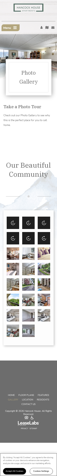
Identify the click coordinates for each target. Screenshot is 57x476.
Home (11, 395)
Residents (43, 399)
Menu (7, 28)
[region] (28, 464)
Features (43, 395)
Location (27, 399)
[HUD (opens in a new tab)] (26, 418)
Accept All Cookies (14, 471)
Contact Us (28, 404)
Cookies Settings (41, 471)
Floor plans (26, 395)
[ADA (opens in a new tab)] (32, 418)
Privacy (24, 428)
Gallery (13, 399)
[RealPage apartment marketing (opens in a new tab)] (28, 424)
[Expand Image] (13, 223)
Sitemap (33, 428)
